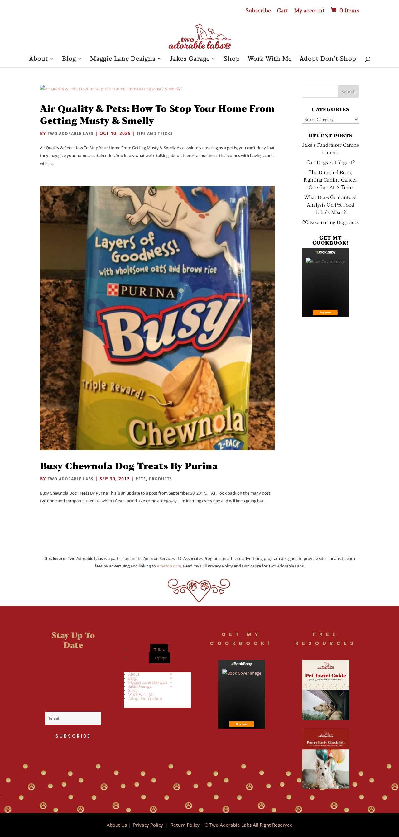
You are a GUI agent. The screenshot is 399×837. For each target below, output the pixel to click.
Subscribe (258, 10)
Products (160, 478)
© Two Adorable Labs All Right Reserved (248, 825)
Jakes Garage (190, 59)
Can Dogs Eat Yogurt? (330, 162)
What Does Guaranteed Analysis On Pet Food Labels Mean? (330, 204)
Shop (232, 59)
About (38, 59)
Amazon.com (169, 566)
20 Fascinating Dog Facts (330, 222)
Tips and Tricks (155, 133)
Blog (69, 59)
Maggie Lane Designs (123, 59)
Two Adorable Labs (71, 133)
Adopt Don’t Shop (328, 59)
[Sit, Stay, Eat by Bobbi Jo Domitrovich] (325, 282)
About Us (117, 825)
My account (309, 10)
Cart (282, 10)
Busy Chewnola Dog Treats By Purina (129, 465)
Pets (141, 478)
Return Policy (185, 825)
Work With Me (270, 59)
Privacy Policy (148, 825)
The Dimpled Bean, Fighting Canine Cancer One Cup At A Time (330, 179)
